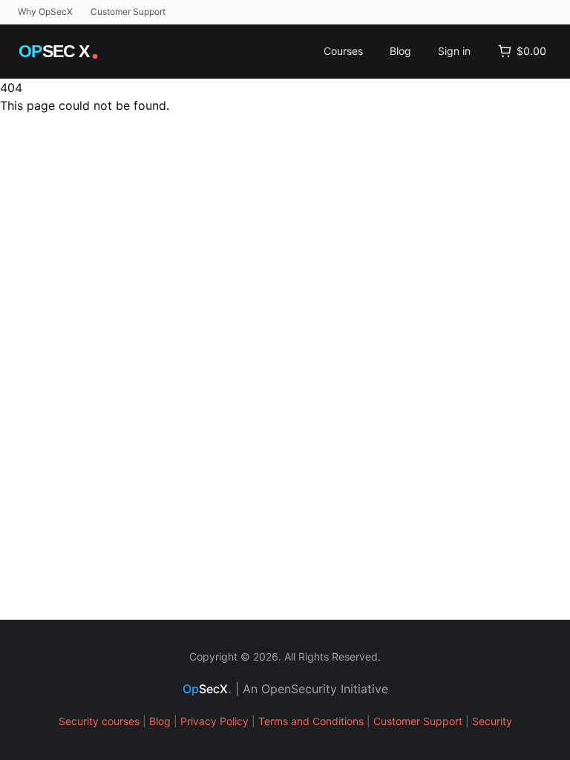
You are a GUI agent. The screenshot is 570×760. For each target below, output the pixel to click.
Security (492, 721)
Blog (400, 51)
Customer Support (128, 11)
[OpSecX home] (59, 51)
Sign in (454, 51)
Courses (343, 51)
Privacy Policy (214, 721)
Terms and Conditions (311, 721)
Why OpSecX (45, 11)
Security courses (99, 721)
